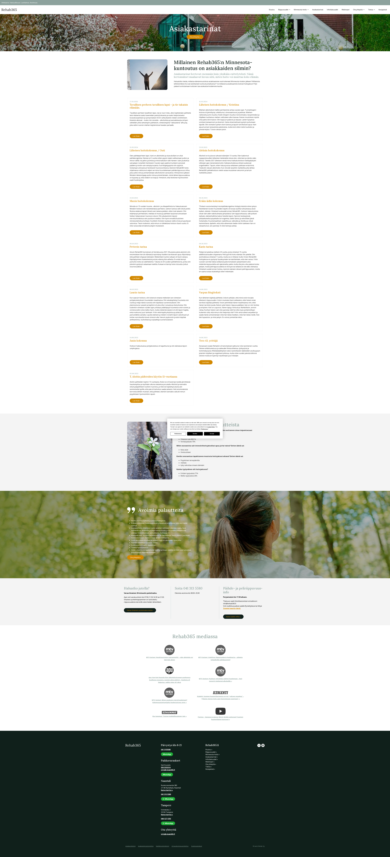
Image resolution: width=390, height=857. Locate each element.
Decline (195, 433)
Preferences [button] (204, 429)
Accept (212, 433)
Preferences (178, 433)
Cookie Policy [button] (211, 427)
